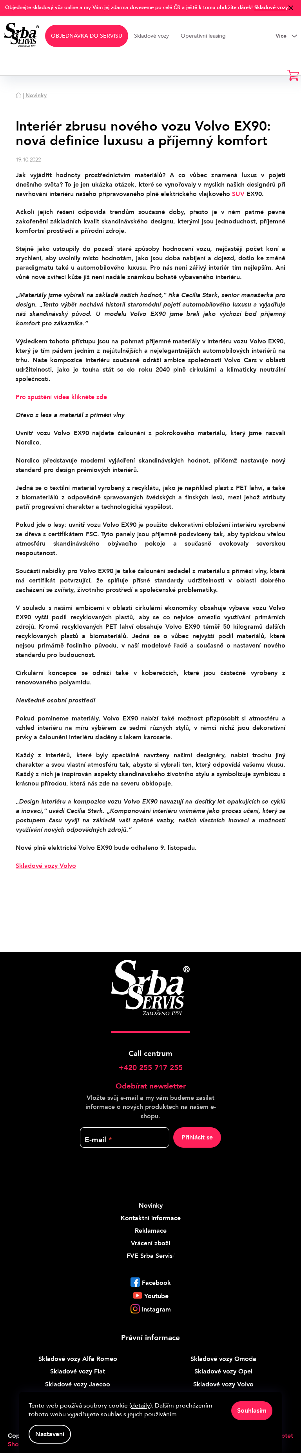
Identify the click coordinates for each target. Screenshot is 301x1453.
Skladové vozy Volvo (46, 866)
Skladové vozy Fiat (77, 1371)
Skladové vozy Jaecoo (77, 1384)
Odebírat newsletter (151, 1086)
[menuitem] (86, 36)
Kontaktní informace (151, 1218)
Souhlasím (252, 1410)
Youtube (156, 1296)
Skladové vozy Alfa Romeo (77, 1359)
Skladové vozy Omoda (223, 1359)
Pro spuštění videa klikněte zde (61, 397)
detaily (140, 1405)
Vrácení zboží (150, 1243)
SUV (238, 194)
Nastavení (49, 1434)
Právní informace (150, 1338)
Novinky (151, 1205)
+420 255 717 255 (151, 1068)
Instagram (156, 1309)
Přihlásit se (197, 1137)
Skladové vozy (271, 7)
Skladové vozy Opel (223, 1371)
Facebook (156, 1283)
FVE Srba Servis (149, 1256)
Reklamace (151, 1230)
